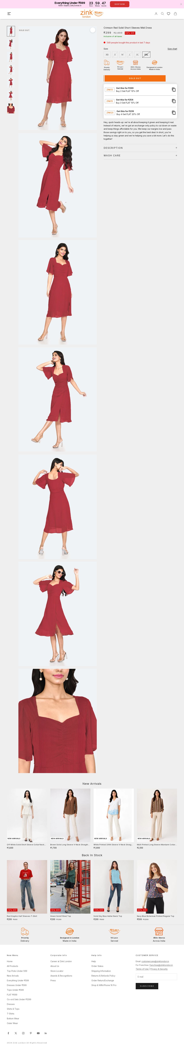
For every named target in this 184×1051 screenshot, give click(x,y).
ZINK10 (110, 89)
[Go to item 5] (11, 82)
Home (10, 961)
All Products (12, 966)
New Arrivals (13, 975)
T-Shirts (10, 1013)
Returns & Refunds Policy (103, 975)
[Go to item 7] (11, 108)
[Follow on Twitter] (15, 1033)
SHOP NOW (120, 4)
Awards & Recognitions (61, 975)
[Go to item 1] (11, 31)
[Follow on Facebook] (8, 1033)
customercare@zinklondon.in (155, 961)
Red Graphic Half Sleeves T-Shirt (22, 916)
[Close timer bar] (181, 4)
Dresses (11, 1004)
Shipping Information (101, 971)
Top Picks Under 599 (17, 971)
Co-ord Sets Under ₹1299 (19, 999)
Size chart (172, 49)
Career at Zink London (61, 961)
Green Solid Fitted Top (60, 916)
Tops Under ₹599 (15, 990)
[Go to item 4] (11, 70)
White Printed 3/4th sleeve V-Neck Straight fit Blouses (113, 845)
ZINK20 (110, 112)
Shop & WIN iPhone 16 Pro (103, 985)
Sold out (135, 78)
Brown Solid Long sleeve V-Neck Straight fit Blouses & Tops (69, 845)
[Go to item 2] (11, 44)
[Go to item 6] (11, 95)
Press (53, 980)
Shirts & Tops (13, 1009)
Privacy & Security (159, 969)
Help (93, 961)
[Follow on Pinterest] (30, 1033)
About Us (54, 966)
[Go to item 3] (11, 57)
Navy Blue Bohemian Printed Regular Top (155, 916)
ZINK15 (110, 101)
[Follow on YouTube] (38, 1033)
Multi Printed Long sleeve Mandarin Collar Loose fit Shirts (156, 845)
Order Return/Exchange (102, 980)
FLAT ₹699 (12, 994)
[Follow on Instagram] (23, 1033)
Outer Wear (12, 1023)
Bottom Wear (13, 1018)
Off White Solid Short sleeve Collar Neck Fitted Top (25, 845)
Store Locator (56, 971)
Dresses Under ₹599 (17, 985)
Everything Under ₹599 (18, 980)
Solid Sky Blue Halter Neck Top (108, 916)
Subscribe (147, 986)
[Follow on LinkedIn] (45, 1033)
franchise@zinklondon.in (161, 965)
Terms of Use (142, 969)
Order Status (97, 966)
